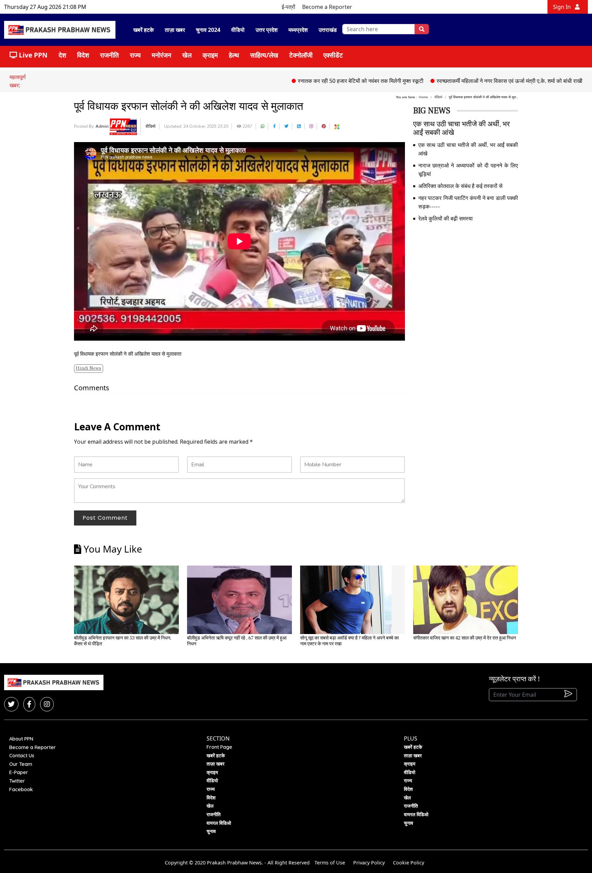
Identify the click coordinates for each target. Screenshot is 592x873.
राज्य (135, 55)
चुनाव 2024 (208, 30)
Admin (103, 126)
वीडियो (238, 30)
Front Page (219, 747)
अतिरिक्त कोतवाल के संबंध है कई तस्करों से (460, 186)
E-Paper (18, 772)
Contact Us (21, 755)
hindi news (88, 368)
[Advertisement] (465, 276)
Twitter (17, 781)
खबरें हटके (143, 30)
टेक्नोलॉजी (300, 55)
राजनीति (109, 55)
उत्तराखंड (328, 30)
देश (62, 55)
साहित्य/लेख (264, 55)
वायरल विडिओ (219, 823)
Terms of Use (329, 862)
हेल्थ (234, 55)
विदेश (83, 55)
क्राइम (210, 55)
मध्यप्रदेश (298, 30)
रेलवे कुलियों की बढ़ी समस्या (445, 218)
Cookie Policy (408, 862)
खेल (187, 55)
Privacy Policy (369, 862)
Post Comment (105, 518)
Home (423, 97)
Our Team (20, 764)
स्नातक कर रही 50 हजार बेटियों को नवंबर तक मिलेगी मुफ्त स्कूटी (331, 81)
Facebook (21, 789)
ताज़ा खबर (175, 30)
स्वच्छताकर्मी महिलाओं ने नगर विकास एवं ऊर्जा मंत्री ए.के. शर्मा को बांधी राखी (480, 81)
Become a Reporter (327, 7)
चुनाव (211, 831)
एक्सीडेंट (333, 55)
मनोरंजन (161, 55)
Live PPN (32, 55)
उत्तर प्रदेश (267, 30)
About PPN (21, 739)
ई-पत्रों (288, 7)
